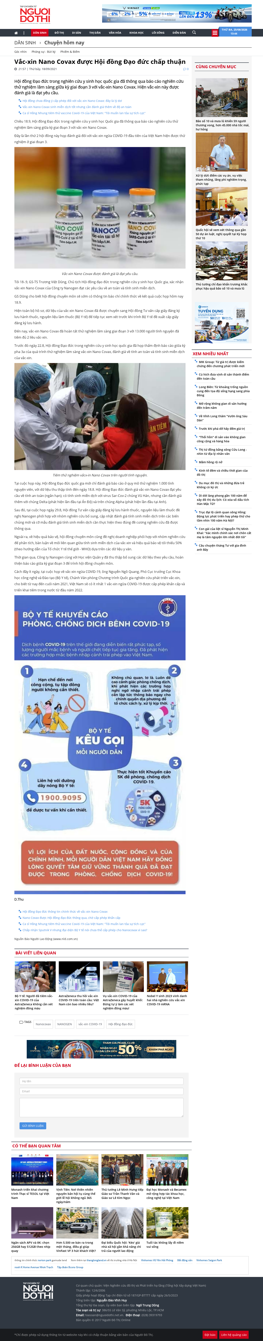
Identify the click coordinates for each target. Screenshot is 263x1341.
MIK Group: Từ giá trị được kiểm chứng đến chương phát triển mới (221, 364)
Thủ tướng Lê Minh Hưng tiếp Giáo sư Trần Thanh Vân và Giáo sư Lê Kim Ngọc (122, 1194)
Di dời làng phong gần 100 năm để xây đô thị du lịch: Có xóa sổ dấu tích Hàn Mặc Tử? (223, 500)
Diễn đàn (179, 32)
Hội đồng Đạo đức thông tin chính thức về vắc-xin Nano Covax (65, 912)
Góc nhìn (20, 52)
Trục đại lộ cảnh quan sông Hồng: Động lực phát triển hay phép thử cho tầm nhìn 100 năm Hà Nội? (223, 516)
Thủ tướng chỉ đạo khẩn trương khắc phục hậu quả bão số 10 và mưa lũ (222, 286)
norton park (44, 1260)
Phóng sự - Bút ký (43, 52)
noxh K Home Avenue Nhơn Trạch (34, 1267)
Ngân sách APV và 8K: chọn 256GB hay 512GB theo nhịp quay (30, 1247)
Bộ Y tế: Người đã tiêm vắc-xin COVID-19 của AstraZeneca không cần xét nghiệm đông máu (34, 1002)
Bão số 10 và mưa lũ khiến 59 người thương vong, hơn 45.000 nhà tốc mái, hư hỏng (222, 125)
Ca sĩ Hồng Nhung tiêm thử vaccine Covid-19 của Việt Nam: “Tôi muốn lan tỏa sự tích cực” (84, 113)
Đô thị (59, 32)
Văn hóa (115, 32)
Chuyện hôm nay (63, 42)
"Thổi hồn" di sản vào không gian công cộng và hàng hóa (221, 439)
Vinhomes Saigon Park (209, 1260)
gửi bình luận (33, 1126)
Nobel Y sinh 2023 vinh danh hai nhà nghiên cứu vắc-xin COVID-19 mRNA (167, 1000)
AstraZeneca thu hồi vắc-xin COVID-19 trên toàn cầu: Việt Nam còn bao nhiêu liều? (79, 1000)
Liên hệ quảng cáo (234, 1335)
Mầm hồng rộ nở (210, 462)
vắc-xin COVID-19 (90, 1024)
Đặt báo (210, 1335)
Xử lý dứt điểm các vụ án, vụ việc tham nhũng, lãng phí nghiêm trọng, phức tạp (221, 180)
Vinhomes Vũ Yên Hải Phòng (157, 1260)
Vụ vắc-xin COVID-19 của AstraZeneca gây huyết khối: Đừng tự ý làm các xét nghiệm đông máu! (123, 1002)
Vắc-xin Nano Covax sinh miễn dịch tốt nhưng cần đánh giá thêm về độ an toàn (77, 107)
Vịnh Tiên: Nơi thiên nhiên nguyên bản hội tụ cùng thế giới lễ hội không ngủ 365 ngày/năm (75, 1196)
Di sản (76, 32)
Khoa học (136, 32)
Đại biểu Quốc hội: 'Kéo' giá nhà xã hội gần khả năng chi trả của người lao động (121, 1247)
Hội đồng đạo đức (120, 1024)
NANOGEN (64, 1024)
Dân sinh (39, 32)
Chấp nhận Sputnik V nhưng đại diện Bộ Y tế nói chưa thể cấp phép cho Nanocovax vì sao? (85, 930)
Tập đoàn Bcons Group (70, 1267)
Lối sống (158, 32)
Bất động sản (184, 1260)
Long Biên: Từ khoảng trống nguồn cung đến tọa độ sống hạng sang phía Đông (223, 391)
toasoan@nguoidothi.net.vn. (104, 1315)
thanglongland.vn (96, 1260)
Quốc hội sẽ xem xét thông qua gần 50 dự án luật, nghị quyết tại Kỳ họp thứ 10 (221, 234)
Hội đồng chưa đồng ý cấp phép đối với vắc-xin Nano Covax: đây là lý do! (72, 101)
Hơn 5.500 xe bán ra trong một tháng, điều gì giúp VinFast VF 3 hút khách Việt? (76, 1247)
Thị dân (95, 32)
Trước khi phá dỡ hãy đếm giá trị (222, 429)
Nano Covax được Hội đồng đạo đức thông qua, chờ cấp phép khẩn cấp (71, 918)
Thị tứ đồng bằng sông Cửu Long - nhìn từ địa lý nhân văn (222, 452)
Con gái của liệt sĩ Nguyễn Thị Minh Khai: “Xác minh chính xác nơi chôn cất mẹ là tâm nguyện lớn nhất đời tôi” (224, 533)
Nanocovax (43, 1024)
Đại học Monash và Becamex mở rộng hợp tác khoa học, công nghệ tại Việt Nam (166, 1194)
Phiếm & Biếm (70, 52)
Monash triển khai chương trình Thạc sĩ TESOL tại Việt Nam (30, 1194)
